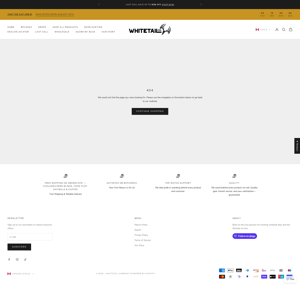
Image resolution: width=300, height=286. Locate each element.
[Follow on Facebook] (9, 259)
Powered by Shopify (142, 273)
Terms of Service (143, 240)
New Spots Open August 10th (55, 14)
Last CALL (41, 32)
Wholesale (62, 32)
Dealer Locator (18, 32)
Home (11, 27)
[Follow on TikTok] (25, 259)
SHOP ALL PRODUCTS (65, 27)
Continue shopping (150, 111)
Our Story (108, 32)
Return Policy (141, 224)
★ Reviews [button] (297, 145)
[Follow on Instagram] (17, 259)
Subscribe (19, 246)
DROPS (42, 27)
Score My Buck (85, 32)
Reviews (26, 27)
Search (138, 229)
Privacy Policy (141, 235)
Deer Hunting (93, 27)
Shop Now (168, 4)
